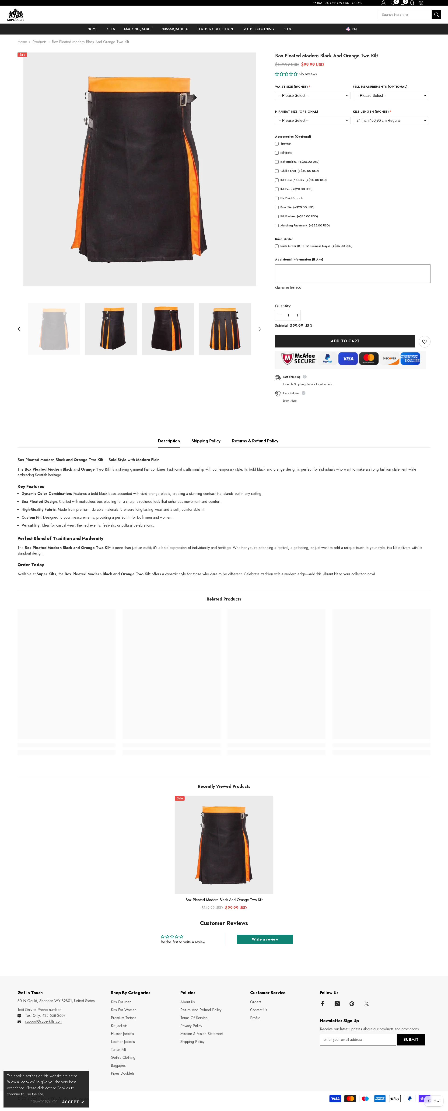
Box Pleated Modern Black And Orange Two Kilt (224, 900)
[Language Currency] (421, 2)
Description (169, 441)
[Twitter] (366, 1003)
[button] (18, 329)
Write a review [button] (265, 939)
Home (22, 42)
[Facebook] (322, 1003)
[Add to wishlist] (424, 341)
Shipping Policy (206, 441)
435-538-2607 (54, 1015)
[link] (67, 745)
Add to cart (345, 341)
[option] (139, 169)
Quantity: (283, 306)
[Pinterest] (351, 1003)
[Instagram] (337, 1003)
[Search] (409, 14)
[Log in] (384, 2)
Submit (411, 1039)
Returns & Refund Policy (255, 441)
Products (39, 42)
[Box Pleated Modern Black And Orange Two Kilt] (224, 845)
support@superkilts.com (43, 1021)
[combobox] (405, 14)
